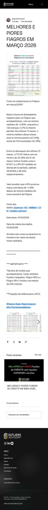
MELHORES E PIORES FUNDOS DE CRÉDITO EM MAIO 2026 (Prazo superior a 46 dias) (22, 387)
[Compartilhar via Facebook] (8, 342)
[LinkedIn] (8, 443)
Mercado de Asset (10, 468)
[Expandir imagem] (14, 322)
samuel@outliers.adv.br (12, 482)
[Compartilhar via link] (26, 342)
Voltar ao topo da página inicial (13, 503)
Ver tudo (38, 355)
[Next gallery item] (38, 322)
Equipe (6, 464)
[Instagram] (5, 443)
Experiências (8, 458)
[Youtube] (12, 443)
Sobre (6, 461)
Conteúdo (7, 471)
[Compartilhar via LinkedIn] (20, 342)
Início (6, 455)
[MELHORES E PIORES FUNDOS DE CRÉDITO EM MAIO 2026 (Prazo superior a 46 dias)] (24, 370)
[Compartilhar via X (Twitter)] (14, 342)
